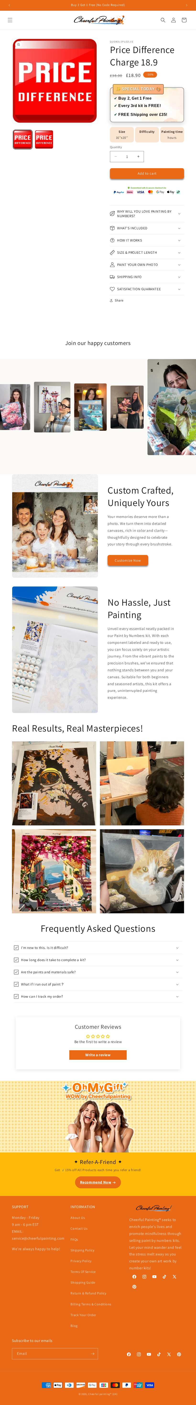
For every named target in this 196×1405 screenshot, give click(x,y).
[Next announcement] (186, 5)
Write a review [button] (97, 1054)
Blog (74, 1326)
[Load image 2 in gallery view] (44, 139)
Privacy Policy (81, 1261)
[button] (10, 20)
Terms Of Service (83, 1272)
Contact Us (79, 1228)
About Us (78, 1218)
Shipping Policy (82, 1250)
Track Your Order (83, 1315)
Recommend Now (95, 1182)
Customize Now (128, 560)
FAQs (74, 1239)
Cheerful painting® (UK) (102, 1394)
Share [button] (119, 300)
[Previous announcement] (9, 5)
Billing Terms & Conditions (91, 1304)
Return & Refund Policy (88, 1293)
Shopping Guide (83, 1282)
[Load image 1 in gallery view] (22, 139)
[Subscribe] (92, 1353)
